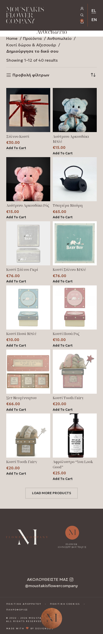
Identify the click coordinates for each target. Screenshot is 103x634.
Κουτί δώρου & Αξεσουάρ (31, 44)
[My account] (82, 9)
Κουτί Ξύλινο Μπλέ (69, 269)
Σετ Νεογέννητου (21, 397)
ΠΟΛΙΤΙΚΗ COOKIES (65, 604)
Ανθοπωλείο (59, 38)
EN (94, 19)
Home (12, 38)
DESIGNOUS (44, 628)
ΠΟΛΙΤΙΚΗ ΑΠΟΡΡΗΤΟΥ (23, 604)
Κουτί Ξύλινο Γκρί (22, 269)
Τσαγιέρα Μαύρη (67, 205)
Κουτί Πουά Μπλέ (21, 333)
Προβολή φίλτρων (30, 75)
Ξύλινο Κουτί (17, 136)
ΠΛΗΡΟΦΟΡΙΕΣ (17, 609)
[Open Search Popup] (82, 15)
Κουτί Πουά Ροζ (66, 333)
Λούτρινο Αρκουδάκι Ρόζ (27, 205)
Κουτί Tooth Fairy (68, 397)
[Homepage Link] (25, 16)
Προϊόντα (33, 38)
